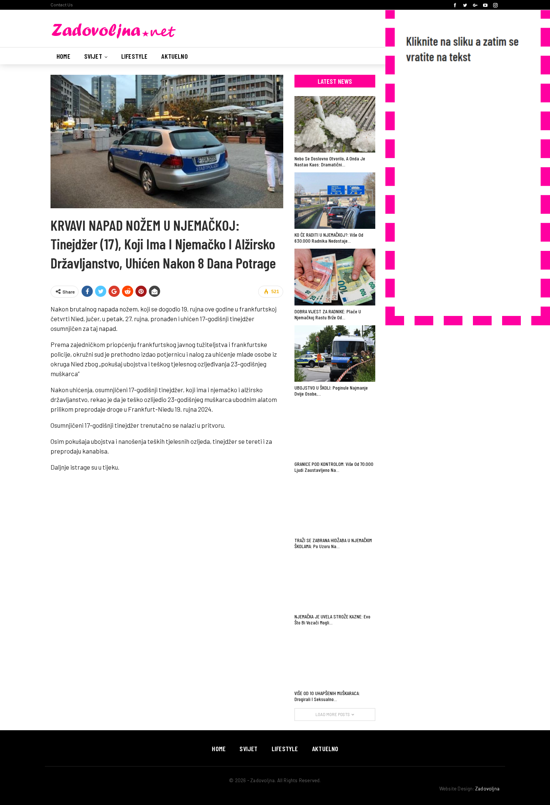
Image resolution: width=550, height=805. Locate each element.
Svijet (93, 56)
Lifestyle (134, 56)
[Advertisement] (460, 192)
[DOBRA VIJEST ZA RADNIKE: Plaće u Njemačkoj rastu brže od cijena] (334, 277)
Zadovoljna (487, 789)
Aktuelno (174, 56)
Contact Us (62, 4)
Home (63, 56)
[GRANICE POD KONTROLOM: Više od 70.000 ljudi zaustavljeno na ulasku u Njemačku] (334, 430)
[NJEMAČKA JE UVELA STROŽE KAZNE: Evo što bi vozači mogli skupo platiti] (334, 582)
